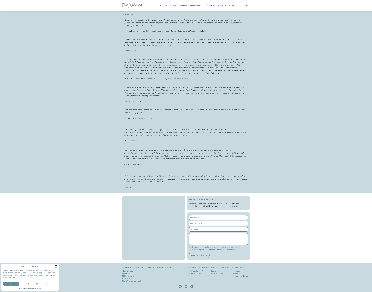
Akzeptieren (11, 284)
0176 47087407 (130, 278)
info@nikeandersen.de (133, 281)
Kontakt (245, 5)
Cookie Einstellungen (240, 276)
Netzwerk (222, 5)
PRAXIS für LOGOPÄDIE (198, 268)
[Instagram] (180, 286)
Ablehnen (28, 284)
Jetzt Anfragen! (199, 255)
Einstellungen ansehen (47, 284)
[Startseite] (132, 5)
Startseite (163, 5)
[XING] (191, 286)
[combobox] (191, 229)
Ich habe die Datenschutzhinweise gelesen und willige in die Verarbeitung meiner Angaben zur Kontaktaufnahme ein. (214, 248)
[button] (56, 266)
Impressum (38, 288)
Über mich (211, 5)
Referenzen (234, 5)
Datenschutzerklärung (26, 288)
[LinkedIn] (186, 286)
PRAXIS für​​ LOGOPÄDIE (220, 268)
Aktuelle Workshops (178, 5)
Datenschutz (237, 273)
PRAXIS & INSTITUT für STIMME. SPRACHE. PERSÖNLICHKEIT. (146, 268)
